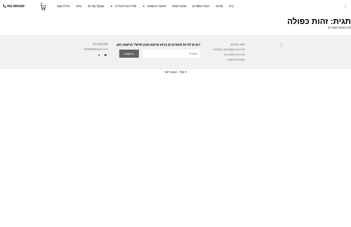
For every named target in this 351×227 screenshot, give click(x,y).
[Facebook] (105, 55)
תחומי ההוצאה (156, 6)
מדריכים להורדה (125, 6)
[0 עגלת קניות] (43, 7)
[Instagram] (99, 55)
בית (231, 6)
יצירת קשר (63, 6)
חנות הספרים (201, 6)
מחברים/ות (179, 6)
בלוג (79, 6)
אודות (219, 6)
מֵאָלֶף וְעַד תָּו (96, 6)
